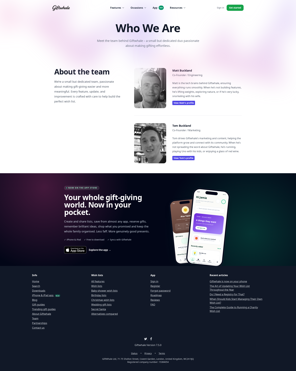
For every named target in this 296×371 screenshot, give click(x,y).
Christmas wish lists (102, 300)
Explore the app (100, 250)
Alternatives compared (104, 314)
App (158, 7)
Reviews (155, 300)
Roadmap (156, 295)
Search (36, 286)
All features (98, 281)
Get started (235, 7)
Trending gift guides (44, 309)
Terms (162, 353)
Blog (34, 300)
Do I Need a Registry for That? (227, 294)
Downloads (38, 290)
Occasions (137, 7)
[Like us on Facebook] (150, 339)
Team (35, 318)
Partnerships (39, 323)
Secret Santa (98, 309)
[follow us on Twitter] (146, 339)
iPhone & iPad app (46, 295)
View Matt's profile (184, 102)
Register (155, 286)
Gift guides (38, 304)
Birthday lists (98, 295)
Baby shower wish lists (104, 290)
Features (115, 7)
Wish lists (96, 286)
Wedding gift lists (101, 304)
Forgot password (160, 290)
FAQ (152, 304)
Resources (176, 7)
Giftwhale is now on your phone (228, 281)
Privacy (148, 353)
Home (35, 281)
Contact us (38, 327)
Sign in (220, 7)
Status (134, 353)
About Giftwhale (41, 314)
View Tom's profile (183, 158)
